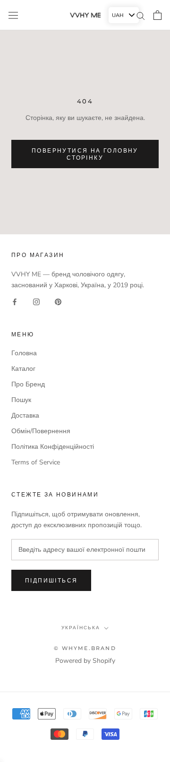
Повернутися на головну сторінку (85, 154)
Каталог (23, 368)
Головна (24, 353)
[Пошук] (140, 15)
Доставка (25, 415)
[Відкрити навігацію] (13, 14)
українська (80, 628)
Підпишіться (51, 580)
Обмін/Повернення (40, 431)
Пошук (21, 399)
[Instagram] (36, 301)
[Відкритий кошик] (157, 15)
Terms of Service (35, 462)
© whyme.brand (85, 648)
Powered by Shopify (85, 660)
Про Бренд (28, 384)
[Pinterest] (58, 301)
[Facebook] (14, 301)
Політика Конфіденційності (52, 446)
